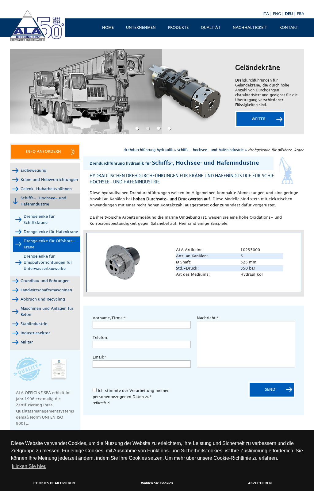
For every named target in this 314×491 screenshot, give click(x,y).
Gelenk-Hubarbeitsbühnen (46, 189)
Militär (27, 342)
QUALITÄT (210, 28)
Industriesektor (35, 333)
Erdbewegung (33, 170)
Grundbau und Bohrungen (45, 281)
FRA (300, 14)
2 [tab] (148, 128)
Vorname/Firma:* (109, 318)
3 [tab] (159, 128)
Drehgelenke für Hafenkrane (51, 232)
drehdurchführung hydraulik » (150, 150)
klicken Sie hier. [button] (29, 466)
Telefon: (100, 338)
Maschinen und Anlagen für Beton (47, 311)
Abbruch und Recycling (43, 299)
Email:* (99, 357)
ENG (277, 14)
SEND (270, 389)
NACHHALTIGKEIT (250, 28)
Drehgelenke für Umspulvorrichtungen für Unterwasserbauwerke (48, 262)
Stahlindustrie (34, 324)
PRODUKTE (178, 28)
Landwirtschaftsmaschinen (46, 290)
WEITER (259, 119)
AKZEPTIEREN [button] (260, 483)
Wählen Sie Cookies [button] (157, 483)
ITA (265, 14)
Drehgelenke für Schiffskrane (39, 219)
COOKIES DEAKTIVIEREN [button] (54, 483)
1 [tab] (138, 128)
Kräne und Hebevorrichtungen (49, 180)
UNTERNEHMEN (141, 28)
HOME (108, 28)
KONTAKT (288, 28)
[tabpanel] (157, 91)
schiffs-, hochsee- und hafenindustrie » (212, 150)
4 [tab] (170, 128)
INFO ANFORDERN (43, 151)
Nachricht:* (208, 318)
